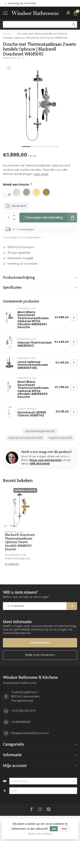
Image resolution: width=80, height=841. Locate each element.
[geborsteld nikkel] (14, 526)
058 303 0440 (40, 464)
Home (7, 34)
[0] (75, 13)
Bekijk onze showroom (40, 655)
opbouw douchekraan (25, 437)
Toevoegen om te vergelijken (21, 237)
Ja (54, 829)
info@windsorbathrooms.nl (30, 733)
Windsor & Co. (12, 58)
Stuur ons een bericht (45, 460)
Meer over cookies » (40, 833)
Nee (64, 829)
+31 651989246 (20, 722)
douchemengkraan (40, 431)
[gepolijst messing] (11, 526)
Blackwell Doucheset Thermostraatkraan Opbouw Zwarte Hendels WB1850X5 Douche (20, 542)
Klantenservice (40, 643)
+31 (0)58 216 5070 (23, 711)
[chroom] (8, 526)
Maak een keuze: (17, 184)
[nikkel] (5, 526)
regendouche (60, 437)
